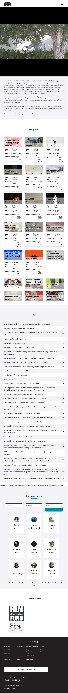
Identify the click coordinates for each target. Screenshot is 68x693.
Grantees (43, 652)
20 (34, 585)
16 (55, 582)
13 (45, 582)
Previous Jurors (30, 652)
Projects (42, 650)
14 (48, 582)
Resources (7, 653)
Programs (29, 650)
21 (37, 585)
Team (5, 652)
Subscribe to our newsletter (26, 669)
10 (35, 582)
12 (42, 582)
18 (61, 582)
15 (52, 582)
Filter (54, 510)
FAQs (27, 653)
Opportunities (30, 655)
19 (30, 585)
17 (58, 582)
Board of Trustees (9, 650)
